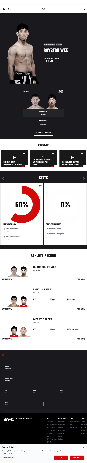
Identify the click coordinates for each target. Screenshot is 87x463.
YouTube (61, 434)
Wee (53, 267)
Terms (83, 422)
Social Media (62, 419)
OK (61, 458)
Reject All (76, 458)
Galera (47, 319)
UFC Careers (51, 428)
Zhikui (37, 289)
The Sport (50, 422)
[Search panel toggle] (83, 8)
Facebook (61, 422)
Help (71, 419)
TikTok (60, 436)
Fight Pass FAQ (75, 422)
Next (83, 145)
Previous (3, 145)
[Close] (83, 447)
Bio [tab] (3, 355)
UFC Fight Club (52, 439)
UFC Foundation (52, 425)
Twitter (60, 439)
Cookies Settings (7, 457)
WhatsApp (61, 431)
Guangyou (39, 267)
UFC (48, 419)
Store (48, 436)
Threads (60, 428)
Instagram (61, 425)
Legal (83, 419)
